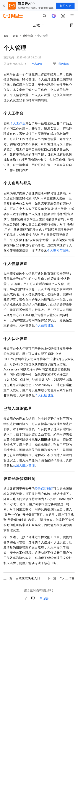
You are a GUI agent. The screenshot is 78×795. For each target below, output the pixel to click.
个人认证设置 (44, 395)
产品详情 (37, 63)
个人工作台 (17, 123)
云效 (15, 35)
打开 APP (65, 6)
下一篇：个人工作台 (61, 578)
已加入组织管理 (24, 465)
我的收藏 (63, 63)
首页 (6, 35)
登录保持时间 (44, 488)
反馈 (46, 598)
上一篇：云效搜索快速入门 (21, 578)
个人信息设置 (44, 325)
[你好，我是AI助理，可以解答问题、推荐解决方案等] (53, 15)
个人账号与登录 (58, 250)
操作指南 (28, 35)
